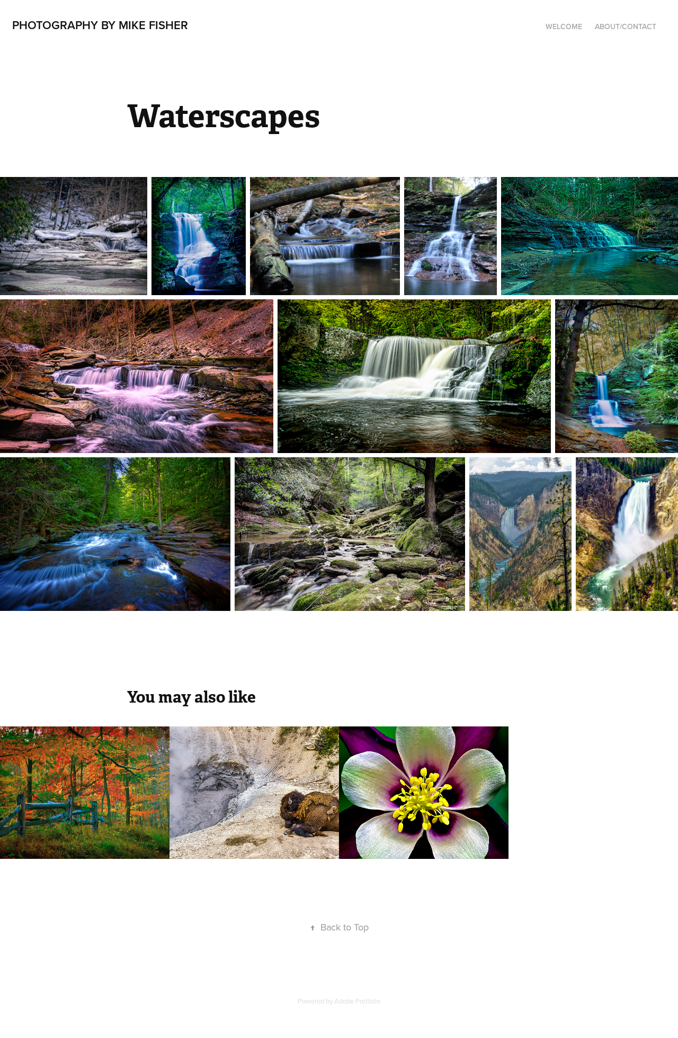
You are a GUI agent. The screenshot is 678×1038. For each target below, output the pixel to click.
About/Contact (625, 26)
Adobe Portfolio (357, 1001)
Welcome (564, 26)
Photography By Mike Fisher (100, 24)
